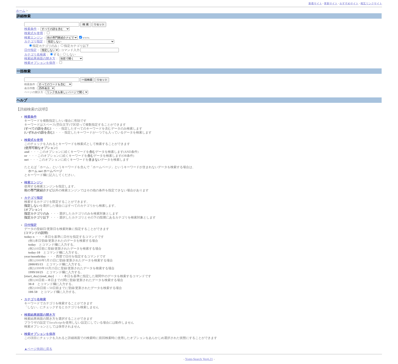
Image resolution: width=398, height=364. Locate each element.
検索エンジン (33, 37)
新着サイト (315, 3)
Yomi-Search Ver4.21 (199, 359)
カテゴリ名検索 (35, 54)
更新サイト (330, 3)
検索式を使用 (33, 33)
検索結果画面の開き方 (39, 58)
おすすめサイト (349, 3)
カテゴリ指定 (33, 41)
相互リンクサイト (371, 3)
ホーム (20, 10)
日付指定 (30, 50)
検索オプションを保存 (39, 62)
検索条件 (30, 28)
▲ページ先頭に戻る (38, 349)
